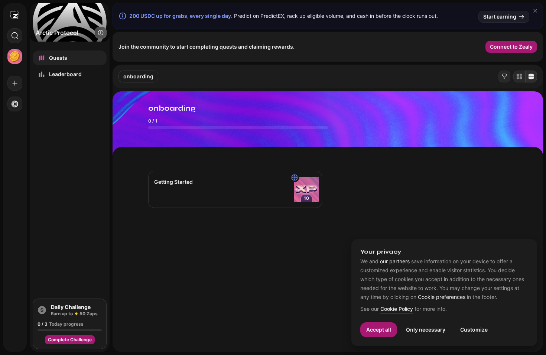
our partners (395, 261)
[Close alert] (535, 11)
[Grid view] (519, 76)
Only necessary (425, 329)
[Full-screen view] (531, 76)
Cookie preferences (441, 297)
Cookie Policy (396, 309)
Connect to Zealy (511, 46)
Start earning (499, 16)
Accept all (378, 329)
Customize (474, 329)
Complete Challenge (70, 339)
